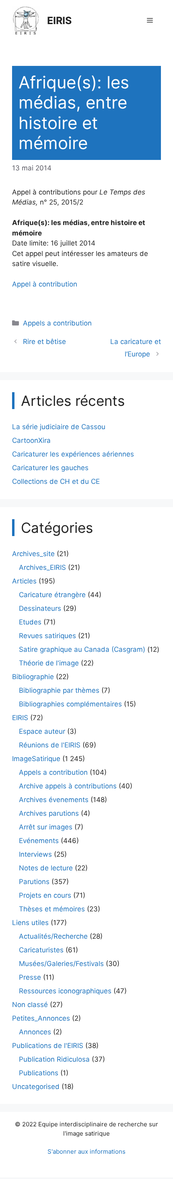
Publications (38, 1073)
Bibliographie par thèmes (59, 690)
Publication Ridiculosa (54, 1059)
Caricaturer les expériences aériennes (73, 454)
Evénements (39, 841)
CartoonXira (31, 440)
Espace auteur (42, 731)
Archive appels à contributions (68, 786)
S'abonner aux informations (86, 1151)
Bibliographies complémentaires (70, 704)
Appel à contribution (44, 284)
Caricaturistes (41, 950)
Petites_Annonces (41, 1018)
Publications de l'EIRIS (47, 1046)
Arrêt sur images (45, 827)
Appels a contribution (57, 323)
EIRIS (59, 20)
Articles (24, 581)
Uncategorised (36, 1087)
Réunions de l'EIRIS (49, 745)
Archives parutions (49, 813)
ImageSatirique (36, 759)
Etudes (30, 622)
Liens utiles (30, 923)
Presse (30, 977)
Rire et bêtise (44, 342)
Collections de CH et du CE (56, 481)
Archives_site (33, 554)
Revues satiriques (47, 636)
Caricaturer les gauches (50, 468)
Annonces (35, 1032)
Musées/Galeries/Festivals (61, 964)
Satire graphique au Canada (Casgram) (82, 649)
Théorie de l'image (49, 663)
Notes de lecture (46, 868)
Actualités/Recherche (53, 936)
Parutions (34, 882)
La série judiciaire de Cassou (58, 427)
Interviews (35, 854)
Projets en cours (45, 895)
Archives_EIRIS (42, 567)
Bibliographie (33, 677)
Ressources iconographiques (65, 991)
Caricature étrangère (52, 595)
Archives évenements (54, 800)
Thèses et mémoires (52, 909)
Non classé (30, 1005)
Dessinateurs (40, 608)
